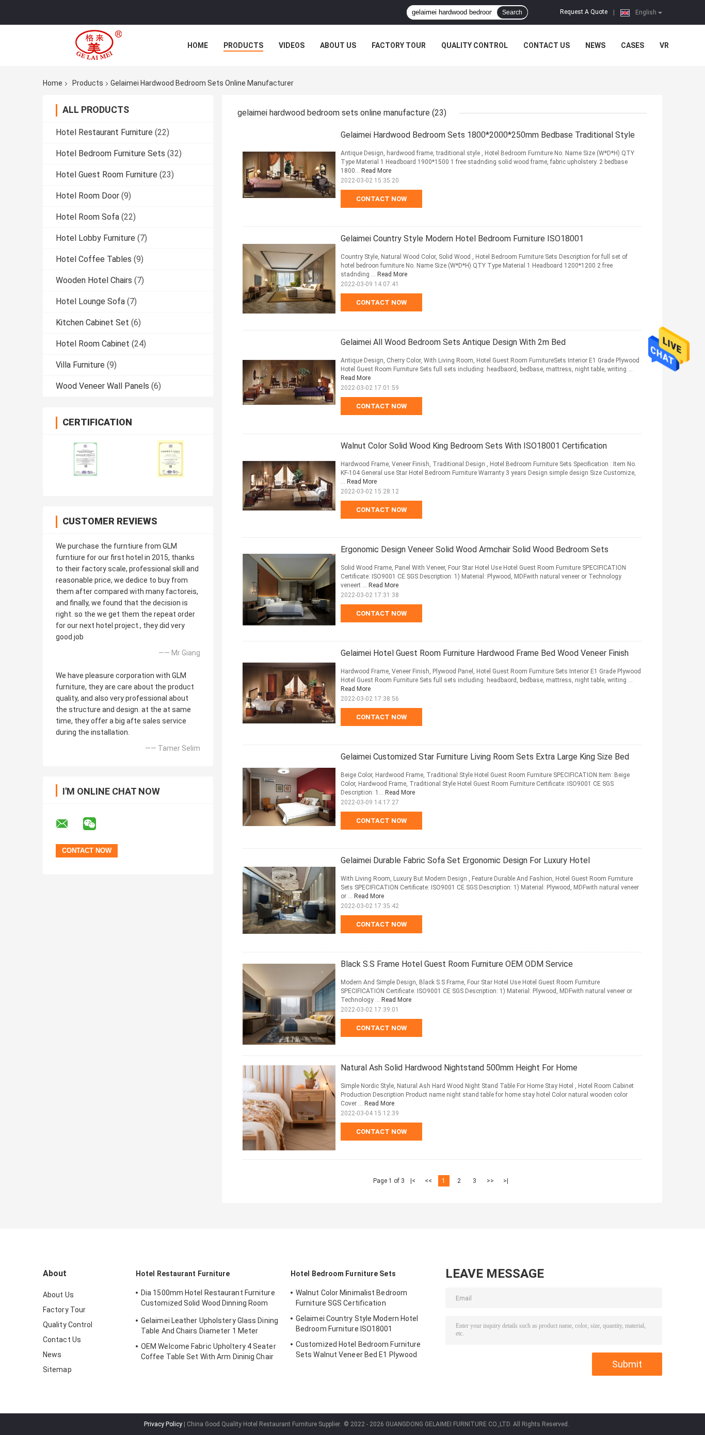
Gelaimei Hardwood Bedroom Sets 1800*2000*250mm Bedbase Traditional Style (488, 135)
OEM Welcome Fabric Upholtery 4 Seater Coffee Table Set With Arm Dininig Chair (208, 1351)
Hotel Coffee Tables (94, 259)
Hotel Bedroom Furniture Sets (110, 153)
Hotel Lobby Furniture (95, 238)
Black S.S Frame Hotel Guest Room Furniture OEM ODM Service (457, 964)
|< (412, 1180)
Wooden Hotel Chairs (94, 280)
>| (505, 1180)
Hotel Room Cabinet (93, 344)
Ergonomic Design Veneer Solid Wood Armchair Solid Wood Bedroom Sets (474, 549)
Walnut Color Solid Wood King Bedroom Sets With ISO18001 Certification (474, 446)
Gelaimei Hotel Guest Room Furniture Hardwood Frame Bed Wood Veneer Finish (485, 653)
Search (512, 12)
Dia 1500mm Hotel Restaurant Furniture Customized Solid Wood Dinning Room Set (208, 1299)
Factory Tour (399, 45)
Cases (632, 45)
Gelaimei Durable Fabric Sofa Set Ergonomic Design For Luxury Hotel (465, 860)
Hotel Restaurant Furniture (104, 132)
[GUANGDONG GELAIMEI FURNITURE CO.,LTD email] (69, 824)
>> (490, 1180)
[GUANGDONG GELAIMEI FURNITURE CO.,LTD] (99, 45)
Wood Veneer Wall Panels (102, 386)
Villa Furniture (80, 365)
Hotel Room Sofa (87, 217)
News (595, 45)
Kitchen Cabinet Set (92, 322)
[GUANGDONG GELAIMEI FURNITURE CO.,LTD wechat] (96, 824)
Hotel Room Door (87, 196)
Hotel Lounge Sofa (90, 301)
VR (664, 45)
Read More (376, 170)
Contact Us (546, 45)
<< (428, 1180)
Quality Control (474, 45)
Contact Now (381, 199)
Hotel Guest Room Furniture (106, 174)
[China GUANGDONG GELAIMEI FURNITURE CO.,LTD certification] (85, 458)
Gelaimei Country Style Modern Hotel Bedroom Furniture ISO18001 (462, 238)
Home (197, 45)
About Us (338, 45)
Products (243, 45)
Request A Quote (583, 11)
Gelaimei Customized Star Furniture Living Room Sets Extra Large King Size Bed (485, 757)
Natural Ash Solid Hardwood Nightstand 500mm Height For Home (459, 1068)
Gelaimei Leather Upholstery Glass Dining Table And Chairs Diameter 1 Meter (209, 1325)
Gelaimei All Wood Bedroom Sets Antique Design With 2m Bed (453, 342)
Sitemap (57, 1369)
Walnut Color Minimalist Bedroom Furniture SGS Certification (351, 1298)
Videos (292, 45)
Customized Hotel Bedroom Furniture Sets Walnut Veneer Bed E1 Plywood (358, 1349)
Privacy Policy (163, 1424)
